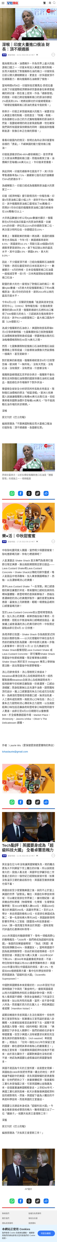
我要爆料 (32, 1223)
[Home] (12, 3)
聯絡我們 (5, 1213)
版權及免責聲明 (34, 1213)
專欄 (4, 55)
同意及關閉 (46, 1233)
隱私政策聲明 (7, 1223)
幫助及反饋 (32, 1218)
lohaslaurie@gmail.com (15, 751)
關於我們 (5, 1218)
